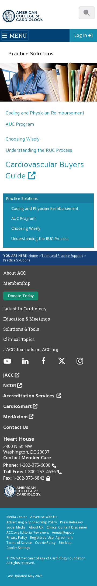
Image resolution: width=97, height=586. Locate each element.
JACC (8, 375)
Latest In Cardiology (25, 308)
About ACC (14, 273)
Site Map (65, 542)
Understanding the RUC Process (39, 150)
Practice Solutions (22, 198)
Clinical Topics (18, 339)
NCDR (9, 385)
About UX (36, 527)
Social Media (16, 527)
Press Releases (71, 522)
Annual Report (63, 532)
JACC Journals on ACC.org (30, 349)
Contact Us (15, 427)
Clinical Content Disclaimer (67, 527)
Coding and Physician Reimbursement (45, 113)
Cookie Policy (45, 542)
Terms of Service (19, 542)
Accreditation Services (29, 396)
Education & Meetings (26, 319)
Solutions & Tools (21, 329)
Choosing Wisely (23, 139)
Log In (80, 35)
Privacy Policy (16, 537)
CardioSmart (17, 406)
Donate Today (21, 295)
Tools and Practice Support (62, 255)
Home (33, 255)
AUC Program (20, 124)
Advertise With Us (43, 517)
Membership (16, 283)
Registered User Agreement (51, 537)
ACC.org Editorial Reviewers (27, 532)
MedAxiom (15, 417)
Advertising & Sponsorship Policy (31, 522)
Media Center (16, 517)
